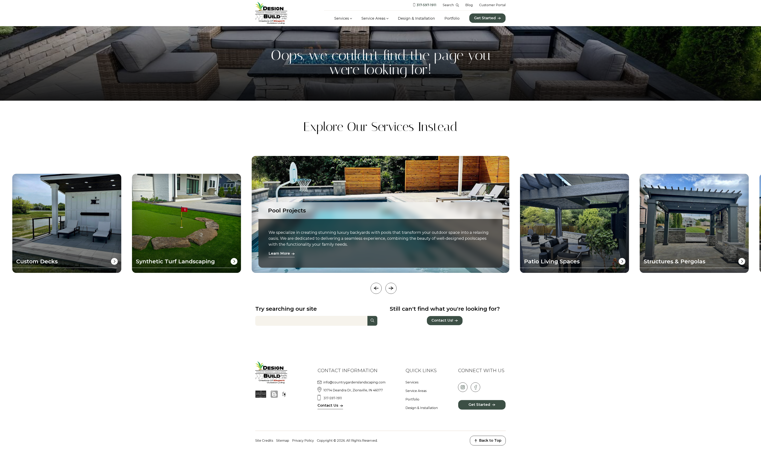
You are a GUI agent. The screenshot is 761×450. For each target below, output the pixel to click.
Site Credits (264, 440)
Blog (469, 5)
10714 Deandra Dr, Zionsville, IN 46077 (353, 390)
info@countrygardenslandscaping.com (354, 382)
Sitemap (282, 440)
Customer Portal (492, 5)
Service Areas (373, 18)
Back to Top (490, 440)
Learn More (279, 253)
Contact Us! (442, 320)
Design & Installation (416, 18)
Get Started (485, 18)
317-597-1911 (426, 5)
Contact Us (327, 405)
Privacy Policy (303, 440)
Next (391, 288)
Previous (376, 288)
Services (341, 18)
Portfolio (452, 18)
